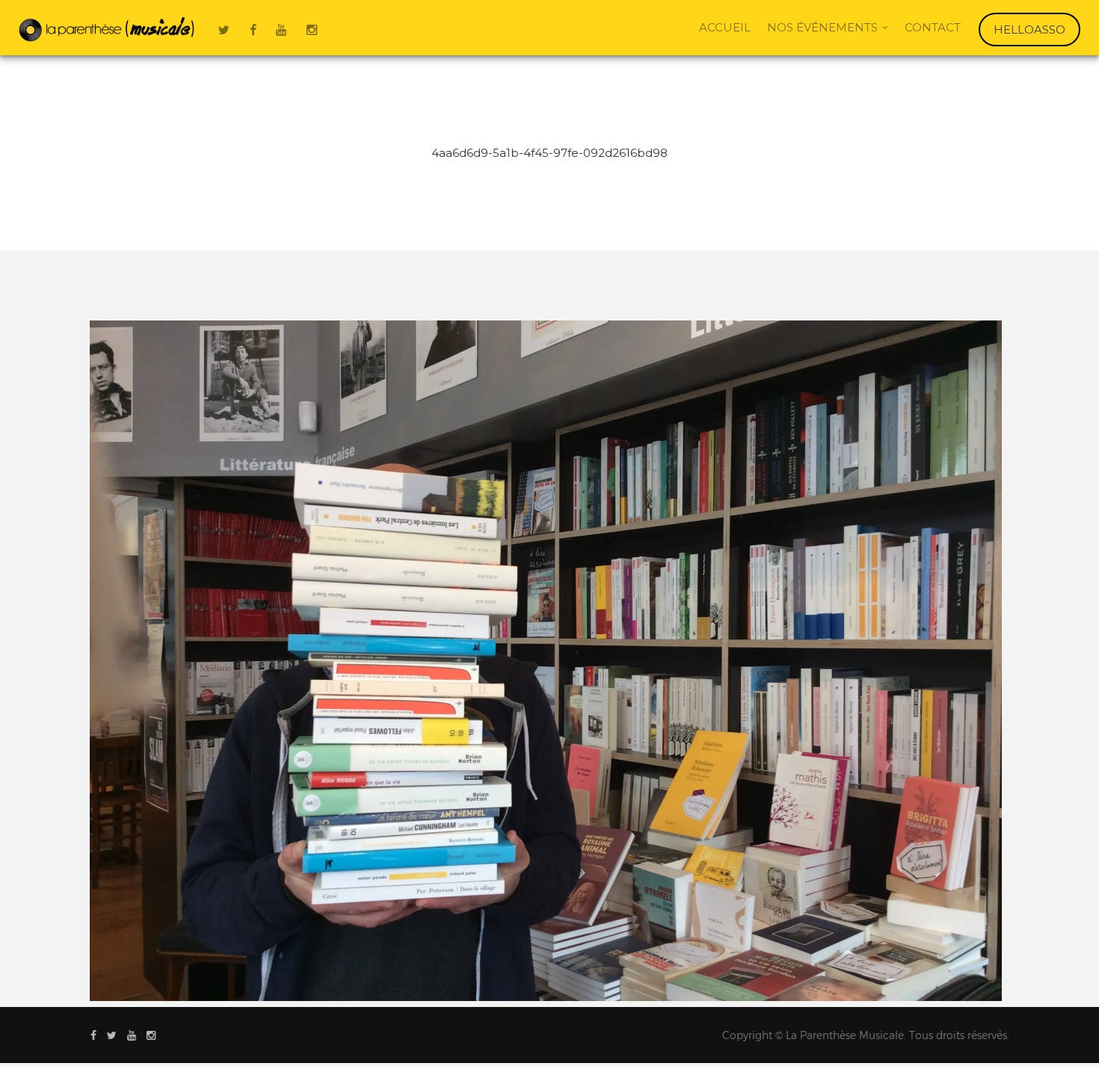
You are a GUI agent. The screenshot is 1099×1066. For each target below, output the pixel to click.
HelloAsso (1029, 29)
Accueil (725, 27)
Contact (933, 27)
